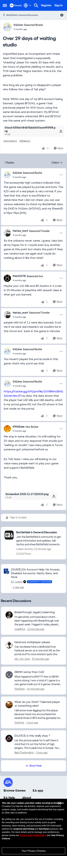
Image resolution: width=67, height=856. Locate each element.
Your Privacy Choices (34, 850)
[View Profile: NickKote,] (9, 674)
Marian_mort (20, 230)
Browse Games (15, 790)
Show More (35, 765)
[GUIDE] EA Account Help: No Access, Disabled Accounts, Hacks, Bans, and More (35, 573)
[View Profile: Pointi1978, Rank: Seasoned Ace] (7, 278)
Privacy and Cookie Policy (33, 835)
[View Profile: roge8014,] (9, 615)
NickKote (19, 689)
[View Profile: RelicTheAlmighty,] (9, 738)
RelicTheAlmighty (24, 752)
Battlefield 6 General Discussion (22, 15)
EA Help (9, 798)
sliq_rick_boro (22, 659)
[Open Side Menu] (5, 5)
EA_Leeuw (17, 581)
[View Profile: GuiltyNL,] (9, 704)
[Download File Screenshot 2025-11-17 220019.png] (53, 496)
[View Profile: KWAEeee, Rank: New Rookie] (7, 428)
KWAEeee (18, 426)
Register (46, 5)
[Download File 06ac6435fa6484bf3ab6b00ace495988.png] (61, 131)
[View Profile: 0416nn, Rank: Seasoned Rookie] (7, 26)
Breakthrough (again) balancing (34, 612)
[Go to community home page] (16, 5)
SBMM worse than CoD (29, 672)
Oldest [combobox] (57, 163)
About (26, 798)
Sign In (58, 5)
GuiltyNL (19, 722)
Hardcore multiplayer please (32, 642)
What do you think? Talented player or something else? (37, 704)
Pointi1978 (19, 276)
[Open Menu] (61, 15)
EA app (38, 790)
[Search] (36, 5)
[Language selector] (27, 5)
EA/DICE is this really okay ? (32, 736)
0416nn (18, 25)
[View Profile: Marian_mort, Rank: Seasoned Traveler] (7, 233)
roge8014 (19, 629)
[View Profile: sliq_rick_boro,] (9, 645)
